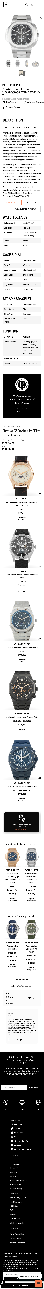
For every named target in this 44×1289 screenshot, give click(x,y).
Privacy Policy (7, 1266)
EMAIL (22, 1110)
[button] (41, 18)
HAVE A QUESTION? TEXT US (25, 209)
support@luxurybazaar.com (12, 1268)
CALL (6, 1110)
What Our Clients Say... (22, 985)
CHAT (38, 1110)
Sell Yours (31, 202)
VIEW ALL (31, 998)
